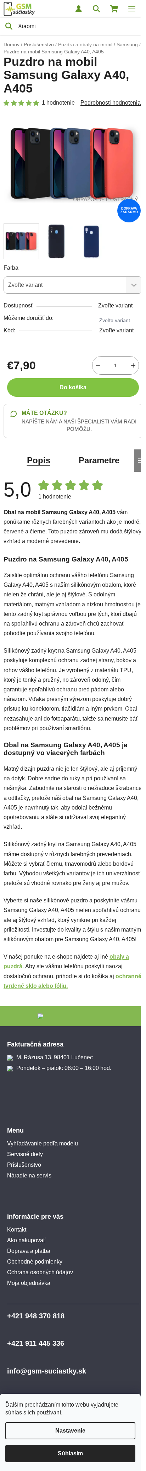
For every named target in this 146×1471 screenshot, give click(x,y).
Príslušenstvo (24, 1165)
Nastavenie (70, 1431)
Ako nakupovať (26, 1240)
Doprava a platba (28, 1251)
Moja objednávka (28, 1283)
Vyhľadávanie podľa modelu (42, 1143)
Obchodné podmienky (34, 1262)
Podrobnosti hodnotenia (110, 103)
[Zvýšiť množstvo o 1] (133, 365)
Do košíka (73, 387)
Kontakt (16, 1230)
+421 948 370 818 (35, 1316)
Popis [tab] (38, 460)
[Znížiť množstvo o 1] (97, 365)
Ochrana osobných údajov (40, 1272)
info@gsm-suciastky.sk (46, 1371)
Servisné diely (25, 1154)
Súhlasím (70, 1453)
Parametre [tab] (99, 460)
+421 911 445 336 (35, 1343)
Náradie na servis (29, 1175)
